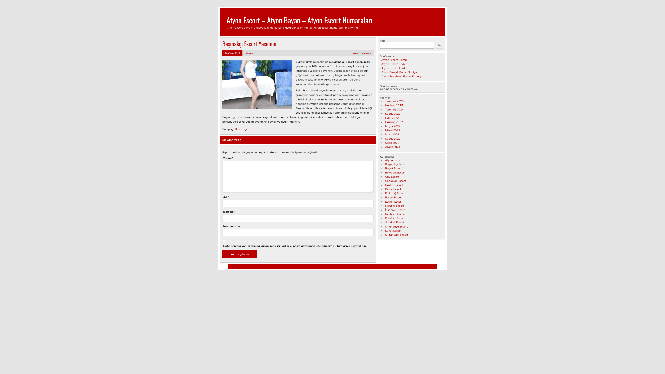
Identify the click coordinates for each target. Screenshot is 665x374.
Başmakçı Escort (245, 129)
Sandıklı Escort (394, 222)
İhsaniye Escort (395, 210)
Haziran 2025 (394, 105)
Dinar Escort (393, 189)
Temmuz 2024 (394, 109)
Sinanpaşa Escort (396, 226)
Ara (382, 40)
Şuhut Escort (393, 230)
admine (249, 53)
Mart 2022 (392, 134)
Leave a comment (361, 53)
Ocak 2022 (392, 142)
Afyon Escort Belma (394, 59)
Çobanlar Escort (395, 180)
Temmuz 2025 (394, 101)
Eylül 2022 (392, 117)
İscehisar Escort (395, 214)
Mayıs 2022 (393, 126)
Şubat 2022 (393, 138)
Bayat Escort (393, 168)
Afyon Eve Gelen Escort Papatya (402, 76)
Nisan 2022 (392, 130)
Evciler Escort (393, 201)
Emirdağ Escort (395, 193)
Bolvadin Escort (395, 172)
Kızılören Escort (395, 218)
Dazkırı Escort (394, 185)
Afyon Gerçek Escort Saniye (399, 72)
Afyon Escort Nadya (394, 64)
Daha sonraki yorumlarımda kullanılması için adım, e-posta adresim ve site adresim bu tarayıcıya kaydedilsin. (295, 245)
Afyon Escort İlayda (394, 68)
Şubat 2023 (393, 113)
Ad (226, 197)
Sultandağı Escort (396, 235)
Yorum (228, 158)
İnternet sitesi (232, 226)
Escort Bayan (393, 197)
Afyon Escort (393, 160)
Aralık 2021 (392, 147)
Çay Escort (392, 176)
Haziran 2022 (394, 122)
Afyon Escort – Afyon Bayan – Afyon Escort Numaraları (300, 19)
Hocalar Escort (394, 205)
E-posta (229, 211)
